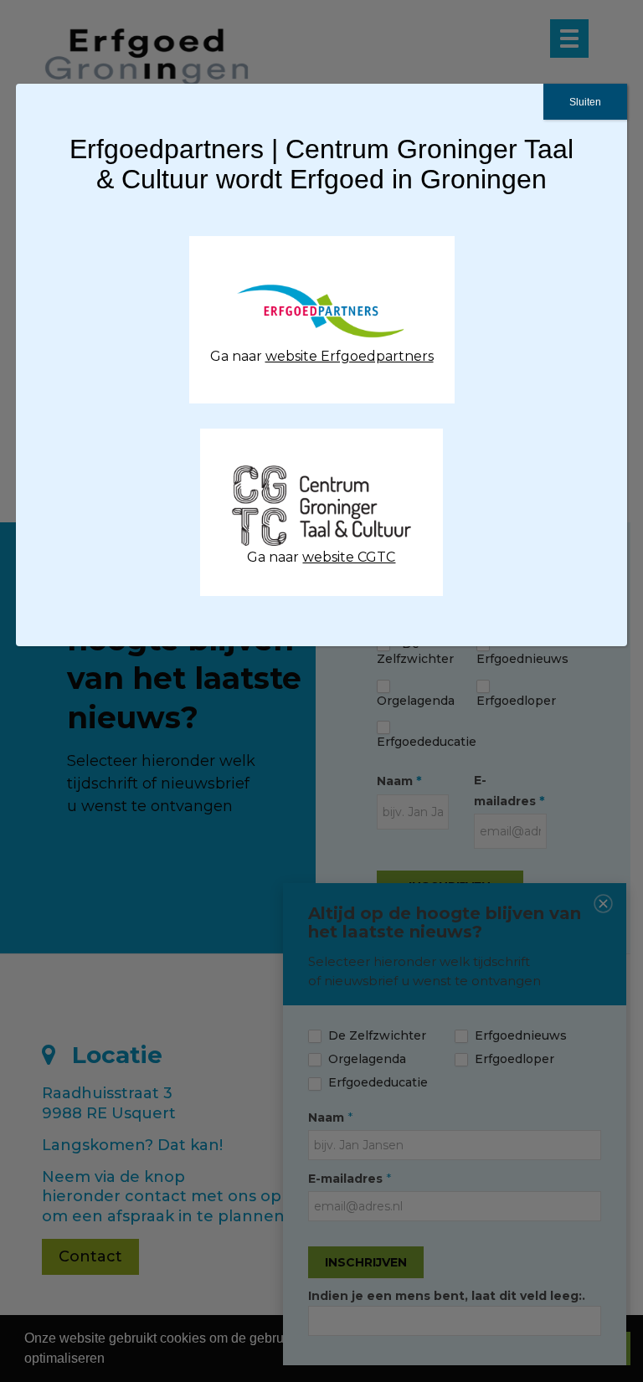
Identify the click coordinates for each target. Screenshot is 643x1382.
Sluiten (585, 102)
